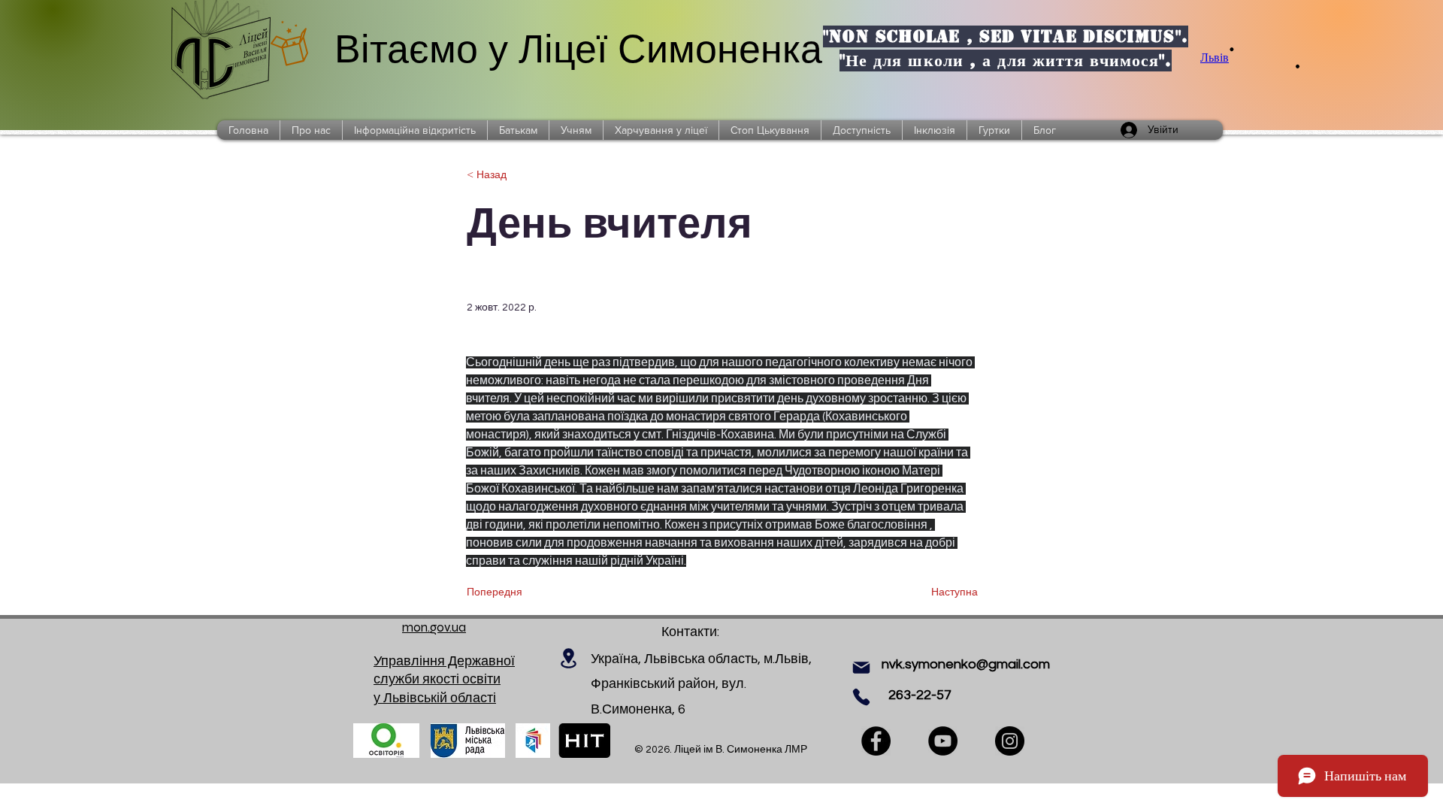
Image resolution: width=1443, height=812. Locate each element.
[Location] (568, 658)
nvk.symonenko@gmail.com (966, 664)
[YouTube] (942, 741)
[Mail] (861, 667)
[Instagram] (1009, 741)
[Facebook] (876, 741)
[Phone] (861, 697)
